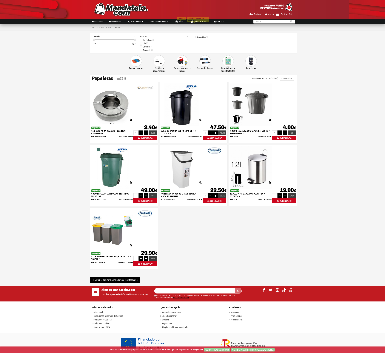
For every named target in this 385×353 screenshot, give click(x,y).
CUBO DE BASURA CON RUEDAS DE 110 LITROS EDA (178, 132)
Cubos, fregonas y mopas (182, 69)
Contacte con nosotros (172, 312)
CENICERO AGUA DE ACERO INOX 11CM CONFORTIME (108, 132)
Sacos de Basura (205, 68)
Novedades (235, 312)
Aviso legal (98, 312)
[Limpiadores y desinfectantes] (228, 61)
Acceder (165, 319)
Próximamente (237, 319)
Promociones (236, 316)
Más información (240, 350)
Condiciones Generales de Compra (108, 316)
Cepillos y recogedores (159, 69)
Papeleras (251, 68)
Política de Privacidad (103, 319)
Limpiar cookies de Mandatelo (175, 327)
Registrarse (167, 323)
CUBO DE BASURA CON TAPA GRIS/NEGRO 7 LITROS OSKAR (250, 132)
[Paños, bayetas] (136, 61)
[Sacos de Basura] (205, 61)
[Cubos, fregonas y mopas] (182, 61)
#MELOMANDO (146, 138)
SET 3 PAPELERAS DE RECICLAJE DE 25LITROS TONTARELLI (111, 257)
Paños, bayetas (136, 68)
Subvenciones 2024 (102, 327)
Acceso (271, 14)
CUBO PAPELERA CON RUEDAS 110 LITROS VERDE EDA (110, 195)
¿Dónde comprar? (169, 316)
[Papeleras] (251, 61)
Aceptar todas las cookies (217, 350)
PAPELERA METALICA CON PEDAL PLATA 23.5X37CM (247, 195)
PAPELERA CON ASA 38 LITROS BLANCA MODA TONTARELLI (178, 195)
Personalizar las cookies (262, 350)
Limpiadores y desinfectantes (228, 69)
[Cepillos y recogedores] (159, 61)
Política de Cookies (102, 323)
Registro (257, 14)
